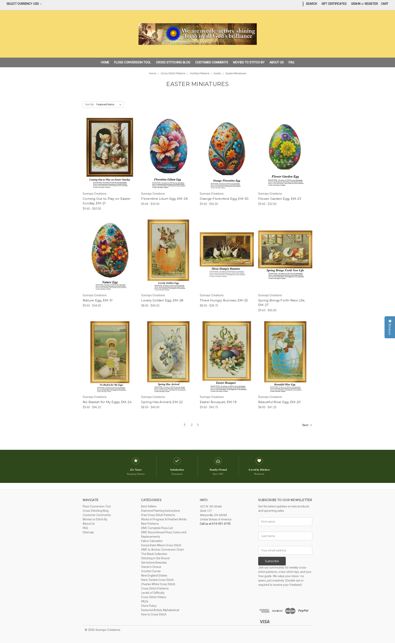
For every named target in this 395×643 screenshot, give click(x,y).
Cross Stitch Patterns (155, 588)
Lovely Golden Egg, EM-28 (162, 300)
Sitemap (88, 532)
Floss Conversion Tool (132, 62)
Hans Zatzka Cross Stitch (157, 579)
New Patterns (150, 523)
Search (311, 3)
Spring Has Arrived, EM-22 (162, 402)
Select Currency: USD (23, 3)
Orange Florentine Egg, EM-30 (224, 199)
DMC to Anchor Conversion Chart (162, 549)
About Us (277, 62)
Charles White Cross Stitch (158, 584)
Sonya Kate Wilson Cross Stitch (161, 545)
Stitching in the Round (155, 558)
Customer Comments (211, 62)
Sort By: (89, 104)
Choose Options (110, 161)
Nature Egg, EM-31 (98, 300)
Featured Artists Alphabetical (160, 610)
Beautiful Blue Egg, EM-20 (279, 402)
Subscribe (272, 561)
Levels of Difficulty (153, 592)
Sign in (355, 3)
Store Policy (149, 605)
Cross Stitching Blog (173, 62)
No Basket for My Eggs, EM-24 (107, 402)
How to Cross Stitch (153, 614)
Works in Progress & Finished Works (164, 519)
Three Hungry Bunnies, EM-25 (224, 300)
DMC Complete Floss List (157, 528)
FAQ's (144, 601)
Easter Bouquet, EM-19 (218, 402)
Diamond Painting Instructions (160, 510)
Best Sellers (149, 506)
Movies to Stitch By (249, 62)
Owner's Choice (151, 567)
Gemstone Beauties (154, 562)
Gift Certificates (334, 3)
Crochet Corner (151, 571)
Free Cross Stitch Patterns (158, 515)
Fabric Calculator (152, 541)
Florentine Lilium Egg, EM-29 (164, 199)
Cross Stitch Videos (153, 597)
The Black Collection (154, 554)
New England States (154, 575)
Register (371, 3)
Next (305, 425)
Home (105, 62)
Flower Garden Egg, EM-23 (279, 199)
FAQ (291, 62)
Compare (108, 153)
